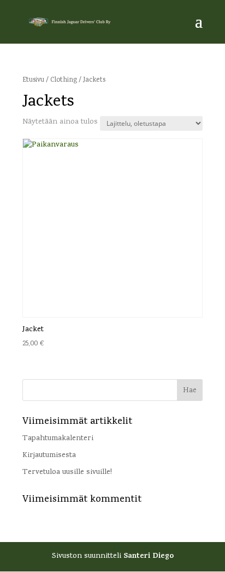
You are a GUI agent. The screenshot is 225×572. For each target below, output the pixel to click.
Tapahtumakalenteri (57, 439)
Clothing (63, 80)
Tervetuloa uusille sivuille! (67, 472)
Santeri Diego (148, 556)
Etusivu (33, 80)
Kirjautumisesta (49, 455)
